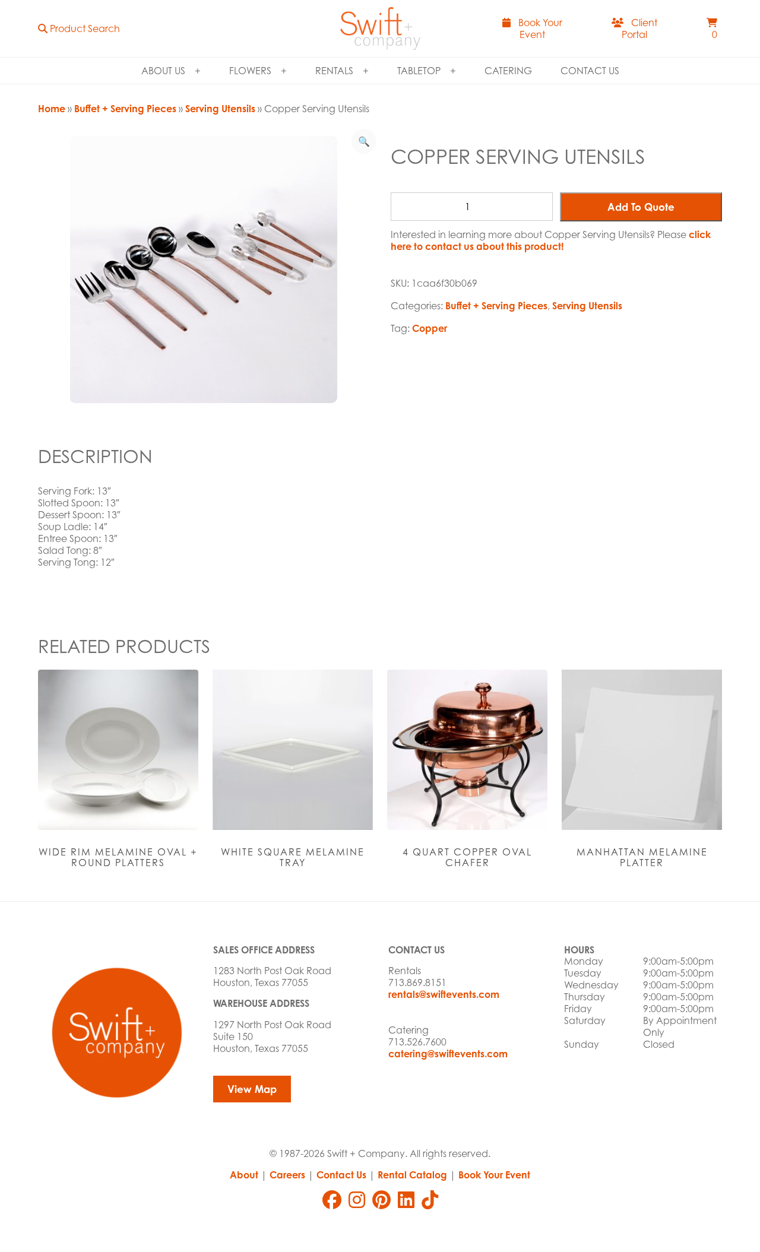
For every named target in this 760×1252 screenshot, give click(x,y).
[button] (79, 28)
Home (51, 109)
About (244, 1175)
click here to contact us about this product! (551, 240)
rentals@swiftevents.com (443, 994)
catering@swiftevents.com (448, 1054)
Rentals (334, 71)
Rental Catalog (412, 1175)
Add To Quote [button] (640, 207)
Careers (287, 1175)
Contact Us (589, 71)
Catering (508, 71)
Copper (429, 328)
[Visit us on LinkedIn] (406, 1199)
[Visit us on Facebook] (331, 1199)
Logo (380, 28)
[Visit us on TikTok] (430, 1199)
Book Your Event (494, 1175)
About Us (163, 71)
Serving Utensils (220, 109)
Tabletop (419, 71)
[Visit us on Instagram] (357, 1199)
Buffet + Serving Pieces (125, 109)
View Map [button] (252, 1089)
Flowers (250, 71)
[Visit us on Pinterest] (381, 1199)
